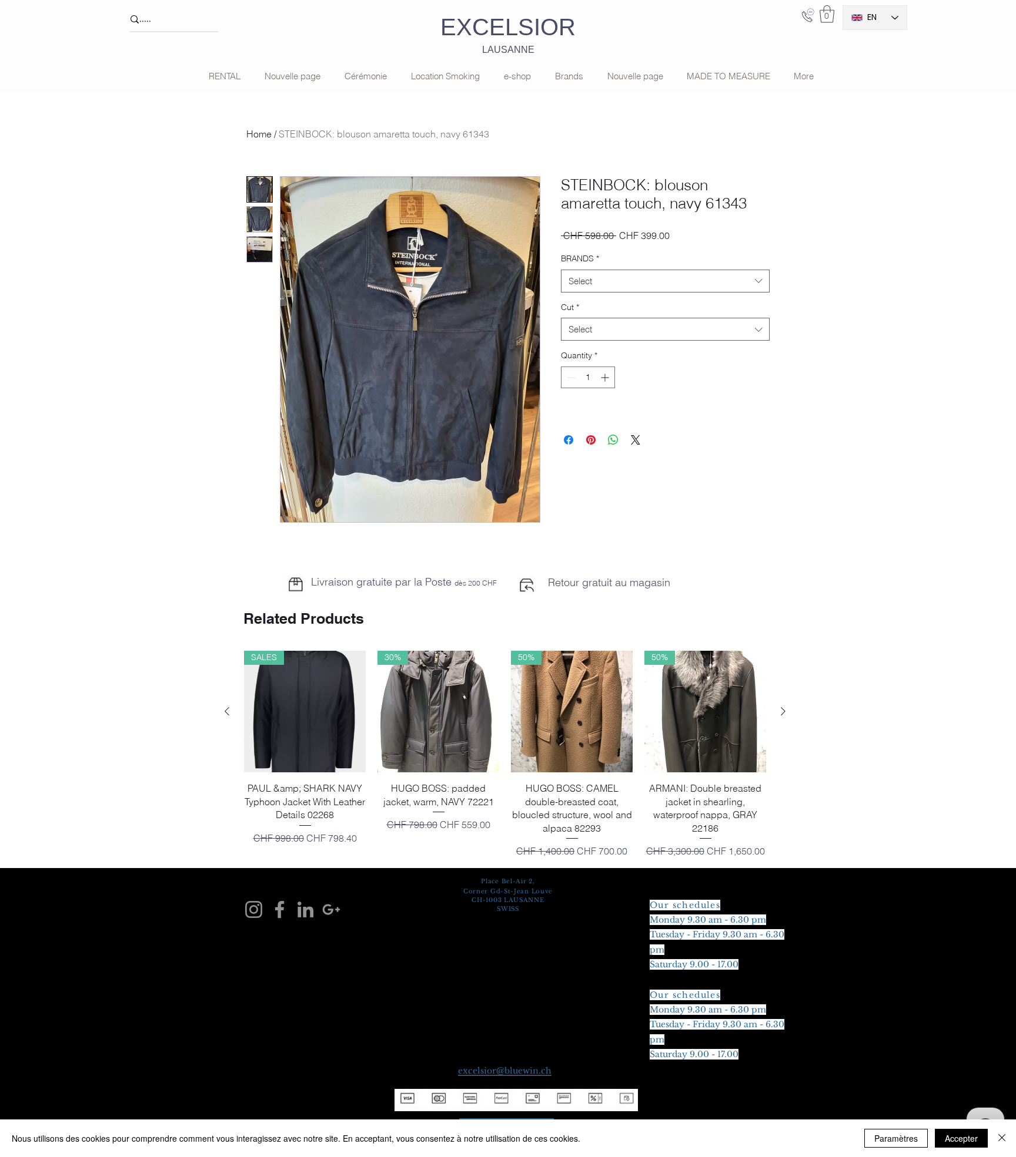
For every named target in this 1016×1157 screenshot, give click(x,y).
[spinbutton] (588, 377)
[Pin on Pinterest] (591, 440)
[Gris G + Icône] (331, 909)
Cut (570, 307)
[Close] (1002, 1138)
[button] (827, 14)
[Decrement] (570, 377)
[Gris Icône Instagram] (253, 909)
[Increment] (606, 377)
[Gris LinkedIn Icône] (305, 909)
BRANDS (580, 258)
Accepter (961, 1138)
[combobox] (665, 281)
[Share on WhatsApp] (613, 440)
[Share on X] (636, 440)
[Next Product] (783, 711)
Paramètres (896, 1138)
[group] (505, 754)
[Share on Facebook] (569, 440)
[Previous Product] (227, 711)
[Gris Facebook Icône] (279, 909)
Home (259, 134)
